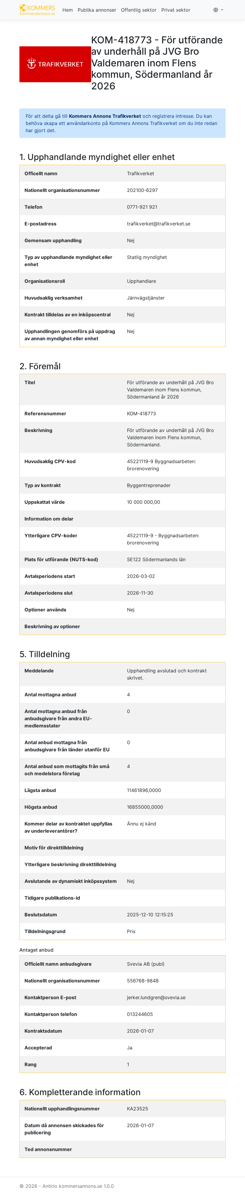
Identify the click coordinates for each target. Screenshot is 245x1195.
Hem (67, 10)
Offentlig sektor (139, 10)
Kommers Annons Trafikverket (105, 116)
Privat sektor (175, 10)
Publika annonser (97, 10)
